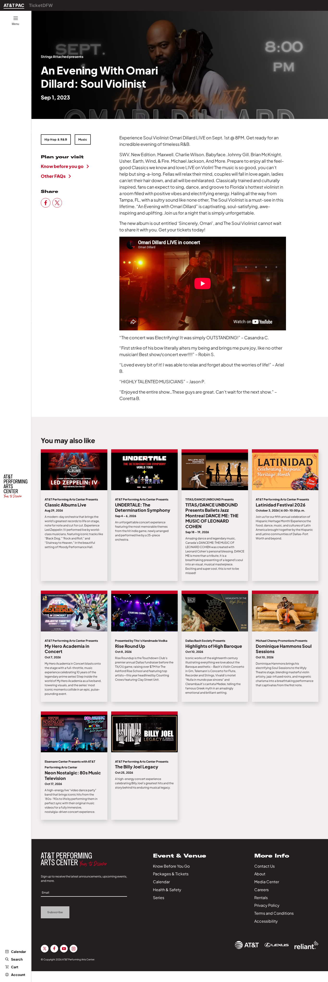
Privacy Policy (266, 905)
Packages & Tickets (170, 873)
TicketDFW (41, 5)
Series (158, 897)
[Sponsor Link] (247, 945)
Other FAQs (53, 176)
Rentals (261, 897)
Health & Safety (167, 889)
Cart (14, 967)
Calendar (18, 951)
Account (18, 974)
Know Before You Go (171, 866)
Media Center (266, 881)
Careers (261, 889)
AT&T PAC (14, 5)
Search (17, 959)
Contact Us (264, 866)
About (259, 873)
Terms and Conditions (274, 913)
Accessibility (266, 921)
